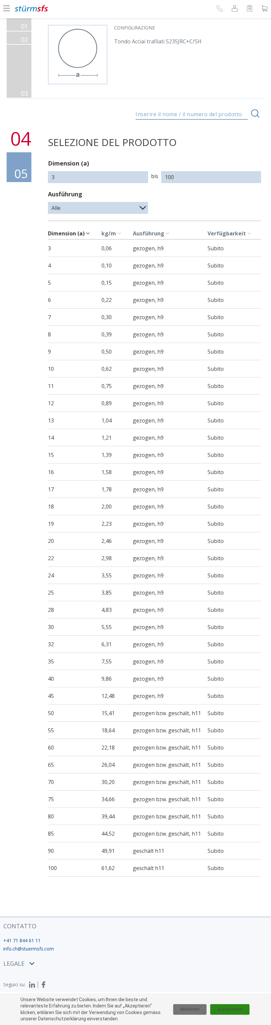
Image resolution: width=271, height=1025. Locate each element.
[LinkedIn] (33, 984)
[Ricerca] (255, 114)
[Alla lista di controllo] (249, 9)
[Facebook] (43, 984)
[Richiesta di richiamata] (219, 9)
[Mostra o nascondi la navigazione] (6, 8)
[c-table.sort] (89, 233)
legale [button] (13, 963)
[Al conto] (234, 9)
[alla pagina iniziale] (31, 8)
